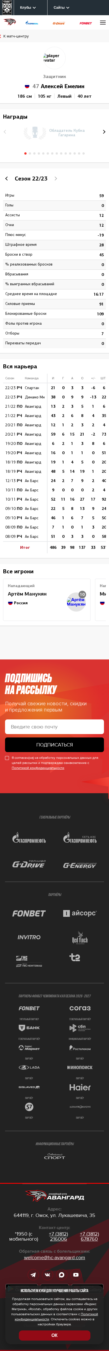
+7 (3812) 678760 (89, 1236)
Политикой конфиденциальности (38, 768)
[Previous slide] (7, 178)
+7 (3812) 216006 (58, 1236)
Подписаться (54, 745)
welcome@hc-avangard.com (54, 1257)
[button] (103, 131)
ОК (54, 1335)
